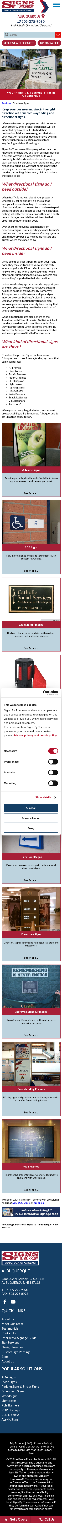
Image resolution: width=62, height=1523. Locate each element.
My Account (17, 1443)
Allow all (31, 807)
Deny (31, 828)
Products (6, 103)
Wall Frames (31, 1166)
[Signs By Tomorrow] (18, 10)
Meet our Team (12, 1324)
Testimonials (10, 1328)
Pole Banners (10, 1405)
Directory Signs (31, 934)
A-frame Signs (31, 469)
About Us (8, 1319)
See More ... (31, 493)
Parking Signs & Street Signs (20, 1386)
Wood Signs (9, 1396)
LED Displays (10, 1415)
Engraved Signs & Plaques (31, 1011)
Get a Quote (18, 1519)
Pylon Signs (9, 1382)
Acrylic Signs (10, 1419)
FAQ (29, 1443)
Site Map (31, 1449)
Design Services (12, 1347)
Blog (5, 1356)
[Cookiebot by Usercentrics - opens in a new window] (43, 692)
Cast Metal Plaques (31, 624)
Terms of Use (16, 1446)
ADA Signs (31, 547)
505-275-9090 (33, 21)
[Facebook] (5, 1302)
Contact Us (9, 1333)
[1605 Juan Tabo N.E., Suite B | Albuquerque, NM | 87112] (43, 15)
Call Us (49, 1519)
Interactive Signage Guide (19, 1338)
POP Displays (11, 1410)
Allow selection (31, 818)
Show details (43, 797)
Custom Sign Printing (16, 1352)
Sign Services (10, 1342)
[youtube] (12, 1302)
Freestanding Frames (31, 1089)
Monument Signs (13, 1391)
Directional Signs (31, 856)
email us (39, 1202)
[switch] (53, 761)
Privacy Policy (42, 1443)
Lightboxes (9, 1400)
